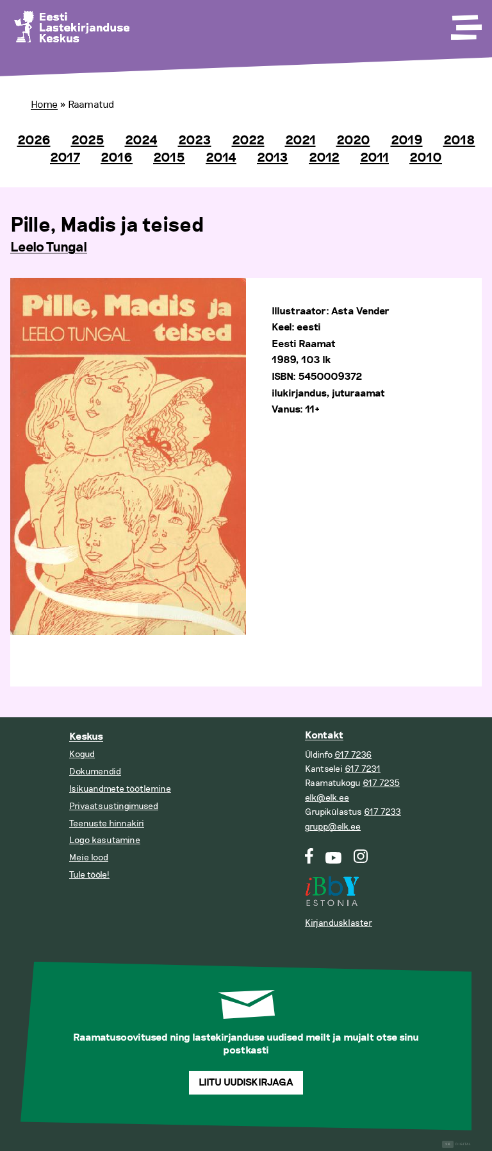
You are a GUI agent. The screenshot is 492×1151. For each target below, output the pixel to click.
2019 (407, 140)
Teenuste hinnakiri (106, 823)
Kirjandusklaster (338, 922)
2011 (374, 157)
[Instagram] (361, 860)
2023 (194, 140)
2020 (353, 140)
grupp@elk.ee (333, 826)
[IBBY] (332, 883)
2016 (117, 157)
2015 (169, 157)
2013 (272, 157)
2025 (87, 140)
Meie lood (88, 857)
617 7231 (363, 768)
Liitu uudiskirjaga (246, 1082)
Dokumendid (95, 771)
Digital (458, 1144)
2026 (34, 140)
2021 (300, 140)
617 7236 (353, 754)
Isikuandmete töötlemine (120, 788)
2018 (459, 140)
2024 (141, 140)
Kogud (82, 754)
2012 (324, 157)
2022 (248, 140)
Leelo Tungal (48, 247)
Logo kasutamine (104, 840)
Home (44, 104)
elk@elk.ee (327, 797)
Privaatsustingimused (113, 806)
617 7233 (382, 811)
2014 (221, 157)
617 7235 (381, 783)
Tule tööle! (89, 874)
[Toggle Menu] (465, 23)
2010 (425, 157)
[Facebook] (309, 860)
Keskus (86, 737)
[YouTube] (333, 860)
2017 (65, 157)
